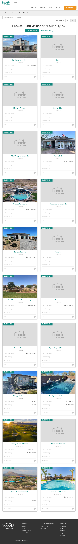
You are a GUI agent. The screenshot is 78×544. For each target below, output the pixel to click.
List (73, 20)
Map (68, 20)
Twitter (61, 528)
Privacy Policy (25, 533)
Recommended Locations (13, 17)
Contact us (63, 526)
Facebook (62, 530)
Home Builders (46, 30)
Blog (50, 7)
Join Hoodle (70, 8)
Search (33, 7)
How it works (44, 526)
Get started (44, 528)
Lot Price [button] (6, 13)
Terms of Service (26, 530)
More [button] (14, 13)
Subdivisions (32, 30)
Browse (42, 7)
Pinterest (62, 535)
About (23, 528)
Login (58, 7)
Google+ (62, 533)
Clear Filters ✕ (23, 13)
